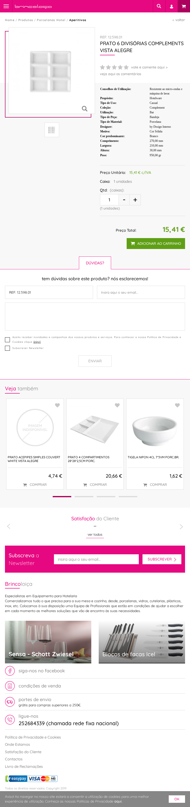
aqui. (118, 801)
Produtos (25, 20)
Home (10, 20)
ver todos (95, 534)
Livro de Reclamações (24, 766)
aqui (37, 341)
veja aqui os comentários (120, 74)
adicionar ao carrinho (159, 243)
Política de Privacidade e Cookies (33, 737)
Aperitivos (78, 20)
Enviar (95, 361)
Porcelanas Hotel (51, 20)
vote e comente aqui (148, 67)
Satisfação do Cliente (23, 751)
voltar (180, 20)
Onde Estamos (17, 744)
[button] (62, 496)
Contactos (14, 759)
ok (176, 799)
